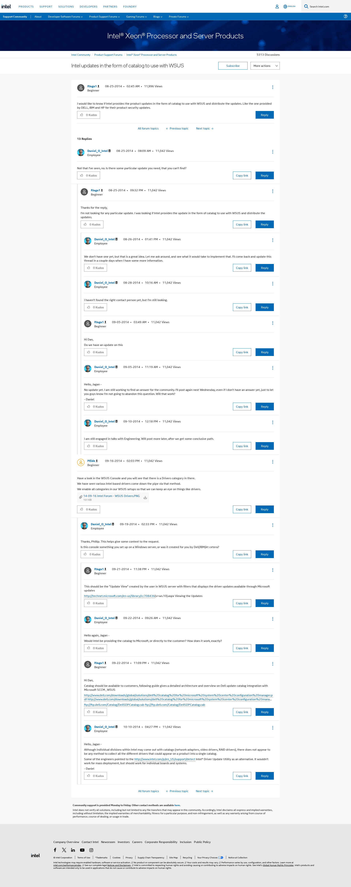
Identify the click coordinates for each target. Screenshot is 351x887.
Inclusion (185, 842)
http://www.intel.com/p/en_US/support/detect (164, 759)
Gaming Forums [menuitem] (135, 16)
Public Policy (202, 842)
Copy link (242, 175)
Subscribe (233, 66)
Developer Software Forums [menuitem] (64, 16)
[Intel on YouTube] (82, 850)
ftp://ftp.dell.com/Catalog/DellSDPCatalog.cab (114, 704)
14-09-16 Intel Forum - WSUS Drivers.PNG (111, 496)
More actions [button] (262, 66)
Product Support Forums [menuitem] (103, 16)
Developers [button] (88, 6)
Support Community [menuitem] (15, 16)
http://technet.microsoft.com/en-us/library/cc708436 (119, 596)
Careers (137, 842)
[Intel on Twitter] (64, 850)
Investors (124, 842)
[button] (272, 87)
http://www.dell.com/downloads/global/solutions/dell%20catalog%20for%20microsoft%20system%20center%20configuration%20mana (179, 699)
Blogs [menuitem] (156, 16)
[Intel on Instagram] (91, 850)
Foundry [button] (130, 6)
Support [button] (45, 6)
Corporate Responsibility (161, 842)
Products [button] (26, 6)
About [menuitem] (38, 16)
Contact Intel (90, 842)
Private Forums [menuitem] (177, 16)
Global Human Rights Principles (278, 865)
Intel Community (80, 54)
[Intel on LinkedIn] (73, 850)
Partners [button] (110, 6)
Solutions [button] (66, 6)
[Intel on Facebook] (55, 850)
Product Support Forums (108, 54)
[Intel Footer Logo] (35, 855)
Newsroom (108, 842)
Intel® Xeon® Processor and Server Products (152, 54)
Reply (264, 115)
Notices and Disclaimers (119, 865)
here (177, 805)
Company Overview (66, 842)
